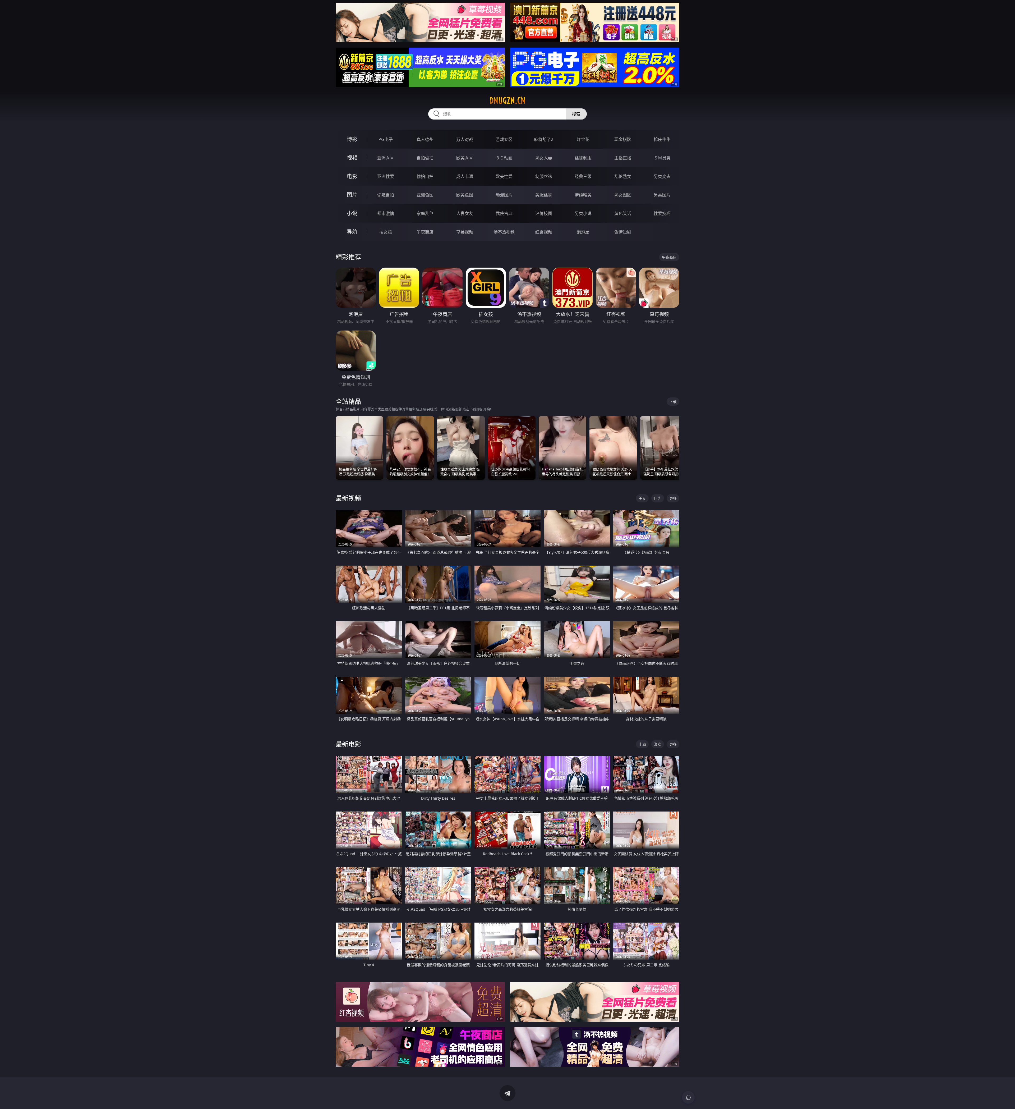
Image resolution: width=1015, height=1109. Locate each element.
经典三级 (583, 176)
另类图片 (662, 195)
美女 (642, 498)
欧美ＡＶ (464, 158)
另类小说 (583, 213)
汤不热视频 (504, 232)
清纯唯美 (583, 195)
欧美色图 (464, 195)
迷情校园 (543, 213)
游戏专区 (504, 139)
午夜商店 (425, 232)
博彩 (352, 139)
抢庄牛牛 (662, 139)
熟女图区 (622, 195)
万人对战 (464, 139)
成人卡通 (464, 176)
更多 (673, 498)
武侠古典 (504, 213)
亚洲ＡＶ (385, 158)
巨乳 (657, 498)
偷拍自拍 (425, 176)
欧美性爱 (504, 176)
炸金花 (583, 139)
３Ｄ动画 (504, 158)
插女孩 (385, 232)
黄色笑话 (622, 213)
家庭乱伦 (425, 213)
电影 (352, 176)
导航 (352, 231)
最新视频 (348, 498)
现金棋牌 (622, 139)
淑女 (657, 744)
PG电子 (386, 139)
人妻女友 (464, 213)
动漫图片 (504, 195)
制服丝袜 (543, 176)
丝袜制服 (583, 158)
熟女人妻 (543, 158)
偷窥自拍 (385, 195)
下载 (673, 401)
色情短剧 (622, 232)
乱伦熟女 (622, 176)
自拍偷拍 (425, 158)
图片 (352, 194)
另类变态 (662, 176)
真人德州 (425, 139)
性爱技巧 (662, 213)
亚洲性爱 (385, 176)
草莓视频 (464, 232)
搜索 (576, 114)
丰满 (642, 744)
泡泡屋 (583, 232)
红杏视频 (543, 232)
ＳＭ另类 (662, 158)
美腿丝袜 (543, 195)
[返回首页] (688, 1097)
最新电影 (348, 744)
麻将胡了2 (543, 139)
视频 (352, 157)
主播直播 (622, 158)
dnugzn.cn (507, 100)
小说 (352, 213)
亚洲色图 (425, 195)
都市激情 (385, 213)
